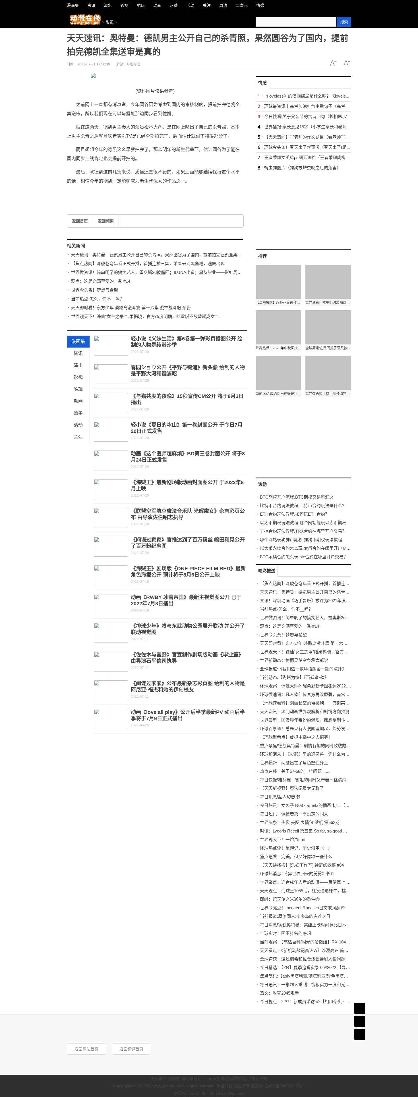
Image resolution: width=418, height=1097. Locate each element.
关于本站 (159, 1078)
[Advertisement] (298, 208)
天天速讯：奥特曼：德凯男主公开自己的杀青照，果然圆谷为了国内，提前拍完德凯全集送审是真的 (165, 254)
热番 (78, 413)
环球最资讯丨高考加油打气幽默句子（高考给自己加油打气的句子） (328, 106)
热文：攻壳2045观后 (279, 993)
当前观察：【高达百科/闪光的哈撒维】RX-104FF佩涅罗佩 (314, 941)
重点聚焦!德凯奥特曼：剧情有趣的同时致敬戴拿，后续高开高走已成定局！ (331, 745)
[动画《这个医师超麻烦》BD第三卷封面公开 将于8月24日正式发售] (111, 460)
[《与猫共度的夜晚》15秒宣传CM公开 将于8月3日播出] (111, 403)
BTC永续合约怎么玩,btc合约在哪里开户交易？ (304, 556)
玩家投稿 (217, 1078)
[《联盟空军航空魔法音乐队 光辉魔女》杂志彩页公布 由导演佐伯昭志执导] (111, 518)
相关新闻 (76, 245)
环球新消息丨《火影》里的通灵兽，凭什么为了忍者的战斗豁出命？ (324, 754)
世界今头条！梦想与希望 (94, 290)
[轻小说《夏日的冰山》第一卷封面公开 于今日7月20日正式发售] (111, 432)
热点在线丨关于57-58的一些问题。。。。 (296, 771)
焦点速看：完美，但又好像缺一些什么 (296, 856)
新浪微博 (236, 1078)
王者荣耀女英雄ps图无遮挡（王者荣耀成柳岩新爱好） (315, 157)
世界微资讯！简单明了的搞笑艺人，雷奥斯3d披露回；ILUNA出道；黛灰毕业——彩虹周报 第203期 (164, 272)
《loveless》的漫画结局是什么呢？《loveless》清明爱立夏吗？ (324, 96)
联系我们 (197, 1078)
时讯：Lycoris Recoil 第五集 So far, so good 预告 (305, 831)
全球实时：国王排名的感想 (285, 933)
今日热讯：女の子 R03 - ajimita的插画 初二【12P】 (308, 805)
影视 (109, 22)
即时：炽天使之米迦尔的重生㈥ (290, 899)
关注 (78, 437)
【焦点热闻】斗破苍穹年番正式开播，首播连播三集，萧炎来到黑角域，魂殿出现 (148, 263)
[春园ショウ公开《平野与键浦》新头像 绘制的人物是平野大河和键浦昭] (111, 374)
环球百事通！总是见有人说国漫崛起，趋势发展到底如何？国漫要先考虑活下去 (334, 728)
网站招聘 (178, 1078)
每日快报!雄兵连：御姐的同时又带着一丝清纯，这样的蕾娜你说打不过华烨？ (333, 779)
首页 (359, 1008)
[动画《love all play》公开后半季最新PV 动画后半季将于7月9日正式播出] (111, 719)
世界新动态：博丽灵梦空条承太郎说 (294, 660)
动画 (78, 401)
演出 (78, 365)
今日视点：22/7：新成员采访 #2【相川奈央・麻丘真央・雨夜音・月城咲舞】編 (335, 1001)
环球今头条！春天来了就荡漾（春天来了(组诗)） (310, 147)
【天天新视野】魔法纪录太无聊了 (292, 788)
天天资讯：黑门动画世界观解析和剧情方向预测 (304, 711)
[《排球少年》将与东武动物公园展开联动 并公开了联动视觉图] (111, 633)
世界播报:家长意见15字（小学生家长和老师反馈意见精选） (320, 126)
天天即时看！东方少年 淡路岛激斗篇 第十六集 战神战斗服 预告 (131, 307)
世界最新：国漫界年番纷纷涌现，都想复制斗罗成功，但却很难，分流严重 (330, 720)
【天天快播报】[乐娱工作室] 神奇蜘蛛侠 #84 (302, 865)
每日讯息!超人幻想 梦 (280, 796)
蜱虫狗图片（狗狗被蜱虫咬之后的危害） (302, 167)
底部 (359, 1034)
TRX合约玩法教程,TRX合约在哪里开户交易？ (303, 531)
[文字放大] (333, 63)
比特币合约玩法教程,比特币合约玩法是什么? (302, 505)
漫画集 (78, 341)
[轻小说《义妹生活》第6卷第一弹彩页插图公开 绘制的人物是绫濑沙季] (111, 346)
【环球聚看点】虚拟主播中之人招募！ (296, 737)
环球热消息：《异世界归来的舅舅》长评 (297, 873)
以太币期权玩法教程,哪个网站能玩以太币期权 (303, 522)
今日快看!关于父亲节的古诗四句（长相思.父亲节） (312, 116)
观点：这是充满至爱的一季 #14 (100, 281)
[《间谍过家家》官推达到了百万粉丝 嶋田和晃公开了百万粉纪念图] (111, 547)
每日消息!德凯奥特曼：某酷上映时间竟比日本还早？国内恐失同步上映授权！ (333, 924)
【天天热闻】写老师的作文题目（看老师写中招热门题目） (319, 137)
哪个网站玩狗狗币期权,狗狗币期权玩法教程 (301, 539)
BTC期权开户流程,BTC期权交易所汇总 (297, 497)
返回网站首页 (86, 1049)
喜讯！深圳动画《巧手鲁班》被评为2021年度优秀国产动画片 (318, 600)
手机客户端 (257, 1078)
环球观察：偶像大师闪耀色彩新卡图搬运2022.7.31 (307, 685)
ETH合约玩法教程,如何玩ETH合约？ (294, 514)
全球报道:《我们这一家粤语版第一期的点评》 (303, 668)
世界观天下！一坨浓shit (282, 839)
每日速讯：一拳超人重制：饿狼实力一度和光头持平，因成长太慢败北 (326, 984)
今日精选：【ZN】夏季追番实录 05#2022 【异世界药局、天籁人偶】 (324, 967)
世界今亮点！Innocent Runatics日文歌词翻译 (302, 907)
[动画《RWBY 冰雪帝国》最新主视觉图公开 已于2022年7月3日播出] (111, 604)
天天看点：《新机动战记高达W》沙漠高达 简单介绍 (308, 950)
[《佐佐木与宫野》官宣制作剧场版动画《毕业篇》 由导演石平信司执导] (111, 662)
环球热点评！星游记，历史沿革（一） (296, 848)
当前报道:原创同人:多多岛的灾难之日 (295, 916)
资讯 (78, 353)
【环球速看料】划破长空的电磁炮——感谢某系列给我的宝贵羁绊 (322, 703)
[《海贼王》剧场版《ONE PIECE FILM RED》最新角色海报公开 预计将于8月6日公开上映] (111, 575)
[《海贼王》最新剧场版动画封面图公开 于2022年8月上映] (111, 489)
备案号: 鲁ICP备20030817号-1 (278, 1086)
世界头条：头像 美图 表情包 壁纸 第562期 (300, 822)
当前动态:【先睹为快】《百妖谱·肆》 (294, 677)
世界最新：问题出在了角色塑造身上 (294, 762)
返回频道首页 (131, 1049)
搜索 (344, 22)
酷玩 (78, 389)
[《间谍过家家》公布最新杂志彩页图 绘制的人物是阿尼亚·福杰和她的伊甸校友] (111, 690)
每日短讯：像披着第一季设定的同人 (294, 813)
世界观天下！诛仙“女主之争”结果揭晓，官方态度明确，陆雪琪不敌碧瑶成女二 (145, 316)
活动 (78, 425)
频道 (359, 1021)
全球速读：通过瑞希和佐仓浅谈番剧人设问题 (302, 958)
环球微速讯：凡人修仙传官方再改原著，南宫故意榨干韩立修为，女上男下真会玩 (336, 694)
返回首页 (80, 221)
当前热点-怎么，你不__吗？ (97, 298)
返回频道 (106, 221)
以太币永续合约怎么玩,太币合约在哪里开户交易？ (307, 548)
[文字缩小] (346, 63)
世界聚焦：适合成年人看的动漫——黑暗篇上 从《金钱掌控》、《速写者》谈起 (333, 882)
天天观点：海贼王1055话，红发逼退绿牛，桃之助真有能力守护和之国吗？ (330, 890)
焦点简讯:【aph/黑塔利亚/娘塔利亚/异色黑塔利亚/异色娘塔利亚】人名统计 (330, 976)
